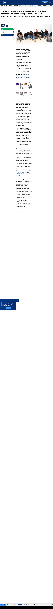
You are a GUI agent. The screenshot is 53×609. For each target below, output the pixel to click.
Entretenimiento (17, 5)
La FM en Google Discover (8, 34)
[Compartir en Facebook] (2, 26)
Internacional (32, 5)
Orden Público (4, 5)
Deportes (45, 5)
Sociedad (50, 5)
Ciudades (39, 5)
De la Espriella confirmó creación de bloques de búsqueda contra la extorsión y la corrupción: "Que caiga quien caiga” (33, 604)
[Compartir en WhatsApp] (7, 26)
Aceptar (8, 307)
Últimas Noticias (3, 604)
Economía (25, 5)
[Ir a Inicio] (4, 2)
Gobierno (12, 604)
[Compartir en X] (4, 26)
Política (10, 5)
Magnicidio (18, 213)
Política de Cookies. (7, 305)
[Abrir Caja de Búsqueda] (50, 2)
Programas (45, 2)
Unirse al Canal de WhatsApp (8, 29)
